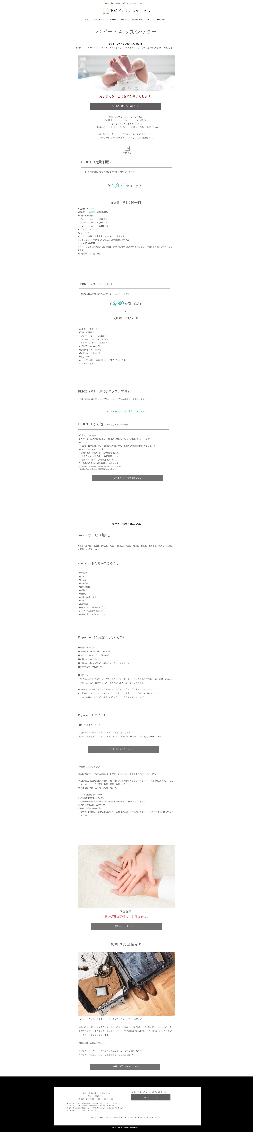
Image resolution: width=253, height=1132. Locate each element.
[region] (126, 73)
